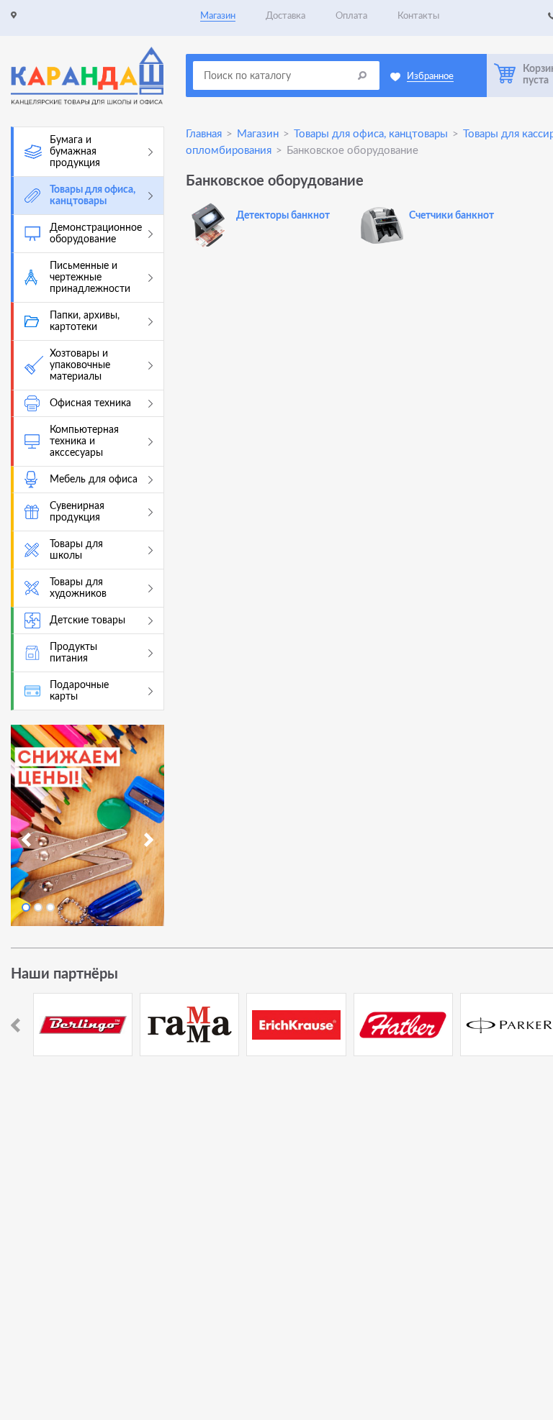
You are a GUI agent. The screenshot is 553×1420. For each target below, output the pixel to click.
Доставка (285, 16)
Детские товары (87, 620)
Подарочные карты (79, 691)
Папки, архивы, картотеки (85, 321)
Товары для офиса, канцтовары (92, 195)
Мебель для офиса (94, 480)
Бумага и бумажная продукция (75, 151)
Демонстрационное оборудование (96, 233)
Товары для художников (78, 588)
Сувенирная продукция (77, 512)
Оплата (351, 16)
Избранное (430, 76)
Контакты (418, 16)
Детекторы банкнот (283, 216)
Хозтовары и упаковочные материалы (80, 365)
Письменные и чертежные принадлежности (90, 277)
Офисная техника (90, 403)
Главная (204, 134)
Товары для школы (76, 550)
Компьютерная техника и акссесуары (84, 441)
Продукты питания (73, 653)
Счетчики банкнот (451, 216)
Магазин (217, 16)
